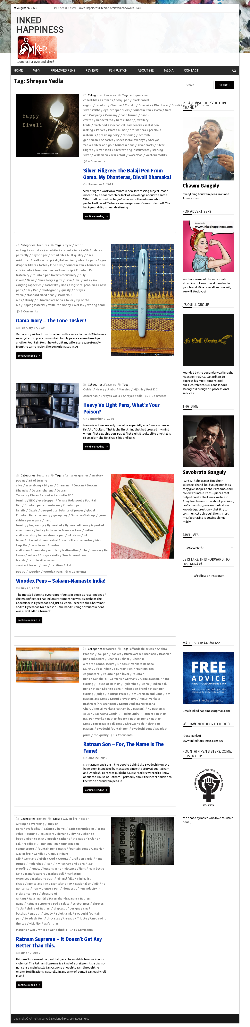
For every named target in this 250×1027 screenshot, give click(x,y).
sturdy (29, 300)
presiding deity (109, 135)
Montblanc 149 (37, 883)
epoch (51, 838)
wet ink (79, 305)
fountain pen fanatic (52, 848)
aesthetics (36, 250)
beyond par (39, 255)
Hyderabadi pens (76, 525)
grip (90, 858)
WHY (36, 70)
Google (63, 858)
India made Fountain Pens (63, 530)
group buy (60, 515)
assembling (33, 485)
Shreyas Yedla (132, 395)
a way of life (69, 818)
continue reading (94, 216)
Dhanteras (161, 105)
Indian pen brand (135, 688)
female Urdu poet (70, 500)
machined (100, 125)
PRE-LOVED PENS (63, 70)
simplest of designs (67, 908)
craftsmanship (42, 260)
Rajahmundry (130, 713)
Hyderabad (54, 525)
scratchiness (81, 903)
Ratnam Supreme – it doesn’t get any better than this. (59, 942)
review (41, 818)
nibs (84, 550)
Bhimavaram (132, 654)
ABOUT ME (146, 70)
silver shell (103, 150)
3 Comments (29, 311)
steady (48, 913)
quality (66, 290)
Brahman (150, 654)
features (110, 95)
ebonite (47, 495)
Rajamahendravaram (63, 898)
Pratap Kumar (117, 130)
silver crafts (146, 145)
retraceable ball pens (107, 723)
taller (69, 300)
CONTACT (191, 70)
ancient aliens (70, 250)
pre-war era (138, 130)
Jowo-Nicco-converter (76, 540)
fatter (43, 265)
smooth (35, 913)
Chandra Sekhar (118, 658)
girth (42, 858)
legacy (35, 868)
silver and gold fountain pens (114, 145)
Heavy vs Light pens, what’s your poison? (121, 408)
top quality (101, 735)
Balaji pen (122, 100)
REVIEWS (92, 70)
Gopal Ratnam (150, 678)
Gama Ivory (45, 280)
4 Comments (96, 161)
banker (116, 654)
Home (18, 70)
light (82, 868)
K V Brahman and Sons (146, 693)
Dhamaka (144, 105)
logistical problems (84, 285)
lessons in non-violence (59, 868)
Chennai (116, 105)
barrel (61, 828)
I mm (68, 280)
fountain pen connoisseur (42, 505)
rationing (129, 135)
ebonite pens (87, 260)
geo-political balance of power (62, 510)
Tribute (82, 918)
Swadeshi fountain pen (113, 728)
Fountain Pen (142, 110)
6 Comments (77, 571)
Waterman (136, 155)
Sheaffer (107, 140)
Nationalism (70, 550)
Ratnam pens (139, 718)
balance (49, 828)
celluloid (101, 105)
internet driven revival (42, 540)
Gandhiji (39, 853)
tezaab (33, 565)
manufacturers (35, 873)
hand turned (129, 115)
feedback (30, 843)
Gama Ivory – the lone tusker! (51, 320)
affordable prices (142, 648)
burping (32, 833)
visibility (35, 923)
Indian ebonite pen (51, 535)
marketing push (43, 878)
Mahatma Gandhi (106, 713)
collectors (47, 833)
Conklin (130, 105)
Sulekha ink (64, 913)
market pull (56, 873)
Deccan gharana (43, 490)
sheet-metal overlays (130, 140)
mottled (53, 550)
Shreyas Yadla (110, 395)
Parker (100, 130)
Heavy (100, 389)
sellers (32, 555)
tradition (57, 565)
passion (95, 550)
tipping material (34, 305)
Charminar (64, 485)
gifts (59, 280)
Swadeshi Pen (34, 918)
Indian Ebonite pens (107, 688)
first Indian (103, 668)
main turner (39, 545)
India (86, 280)
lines (64, 285)
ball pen (102, 654)
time (44, 565)
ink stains (74, 535)
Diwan (34, 495)
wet (32, 929)
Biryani (49, 485)
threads (68, 918)
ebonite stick (35, 838)
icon (49, 863)
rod (55, 903)
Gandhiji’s (99, 678)
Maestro (124, 389)
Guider (88, 389)
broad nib (57, 255)
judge (100, 693)
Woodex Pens (52, 571)
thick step (53, 918)
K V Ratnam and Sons (70, 863)
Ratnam (148, 713)
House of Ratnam (108, 683)
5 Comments (123, 735)
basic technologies (81, 828)
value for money (59, 305)
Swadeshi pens (142, 728)
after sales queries (75, 475)
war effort (118, 155)
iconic (145, 683)
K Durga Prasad (117, 693)
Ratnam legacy (117, 718)
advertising (36, 823)
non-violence (42, 888)
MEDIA (169, 70)
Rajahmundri (37, 898)
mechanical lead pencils (126, 125)
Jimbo (111, 389)
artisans (107, 100)
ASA (86, 250)
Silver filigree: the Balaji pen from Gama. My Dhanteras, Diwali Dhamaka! (127, 173)
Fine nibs (56, 265)
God (52, 858)
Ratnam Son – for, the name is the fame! (123, 747)
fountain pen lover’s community (54, 275)
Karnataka (51, 285)
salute (65, 903)
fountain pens (78, 848)
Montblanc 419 (61, 883)
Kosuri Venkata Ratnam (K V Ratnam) (119, 708)
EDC (32, 500)
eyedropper (46, 500)
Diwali (175, 105)
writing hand (96, 305)
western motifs (156, 155)
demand (62, 833)
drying (75, 833)
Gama (158, 110)
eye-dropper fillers (116, 110)
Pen (35, 290)
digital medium (65, 260)
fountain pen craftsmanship (54, 270)
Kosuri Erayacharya (123, 698)
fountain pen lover (116, 673)
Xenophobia (58, 929)
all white (52, 250)
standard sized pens (40, 295)
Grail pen (77, 858)
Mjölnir (138, 389)
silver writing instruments (131, 150)
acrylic (67, 245)
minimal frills (65, 878)
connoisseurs (105, 664)
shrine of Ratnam (38, 908)
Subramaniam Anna (50, 300)
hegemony (36, 525)
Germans (116, 678)
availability (33, 828)
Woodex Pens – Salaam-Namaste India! (61, 580)
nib (28, 290)
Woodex (34, 571)
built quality (75, 255)
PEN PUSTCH (118, 70)
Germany (111, 115)
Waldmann (101, 155)
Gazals (33, 510)
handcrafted (104, 120)
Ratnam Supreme (38, 903)
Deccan (79, 485)
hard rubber (124, 120)
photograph (50, 290)
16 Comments (83, 929)
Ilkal (77, 280)
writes (42, 929)
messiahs (39, 550)
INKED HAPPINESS (40, 25)
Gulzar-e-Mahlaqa (83, 515)
